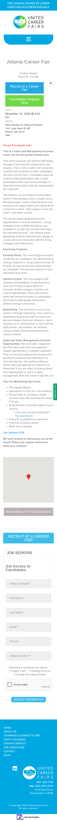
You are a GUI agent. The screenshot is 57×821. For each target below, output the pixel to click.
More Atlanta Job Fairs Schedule (28, 511)
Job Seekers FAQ (13, 432)
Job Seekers (19, 553)
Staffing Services (15, 743)
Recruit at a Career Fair (24, 88)
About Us (10, 731)
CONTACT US (55, 392)
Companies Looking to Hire (22, 735)
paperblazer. (27, 416)
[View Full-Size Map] (5, 504)
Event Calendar (14, 739)
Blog (7, 755)
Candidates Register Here (24, 101)
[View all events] (51, 83)
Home (7, 727)
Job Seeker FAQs (14, 747)
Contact (10, 751)
